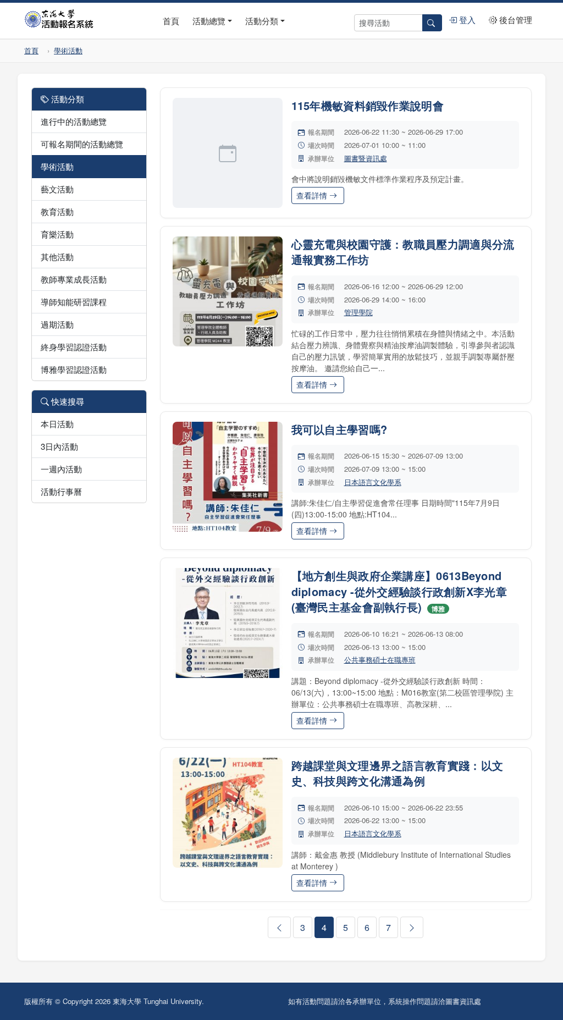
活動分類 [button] (261, 20)
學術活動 (68, 50)
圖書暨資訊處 (365, 158)
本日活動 (57, 423)
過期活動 (57, 324)
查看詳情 (312, 195)
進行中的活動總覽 (74, 121)
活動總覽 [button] (208, 20)
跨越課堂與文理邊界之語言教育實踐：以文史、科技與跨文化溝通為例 (397, 773)
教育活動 (57, 211)
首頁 (171, 20)
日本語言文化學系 (372, 482)
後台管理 (514, 19)
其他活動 (57, 256)
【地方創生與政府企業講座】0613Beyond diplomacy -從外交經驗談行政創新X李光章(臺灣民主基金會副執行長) (399, 591)
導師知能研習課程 (74, 301)
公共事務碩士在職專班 (380, 659)
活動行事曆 (61, 491)
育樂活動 (57, 234)
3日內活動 (59, 446)
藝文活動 (57, 189)
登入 (466, 19)
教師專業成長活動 (74, 279)
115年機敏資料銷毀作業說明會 (367, 105)
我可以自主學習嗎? (339, 429)
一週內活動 (61, 469)
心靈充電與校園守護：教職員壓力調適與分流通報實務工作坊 (403, 252)
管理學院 (358, 312)
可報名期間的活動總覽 (82, 144)
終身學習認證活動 (74, 346)
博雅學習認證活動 (74, 369)
